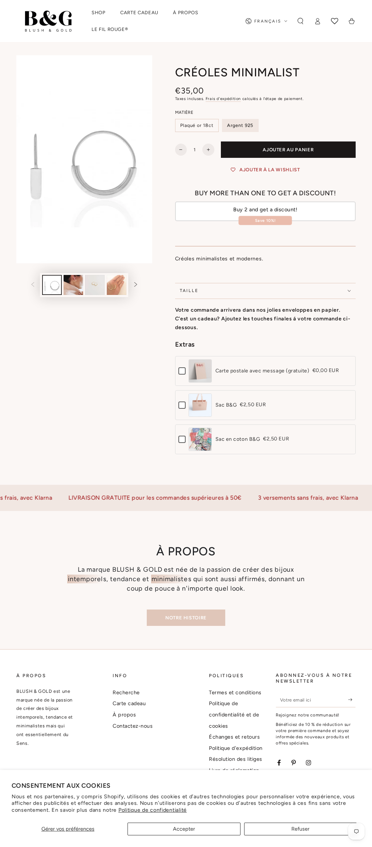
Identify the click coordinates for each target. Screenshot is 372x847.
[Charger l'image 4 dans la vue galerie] (95, 285)
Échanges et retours (234, 737)
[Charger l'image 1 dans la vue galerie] (52, 285)
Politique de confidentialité (152, 810)
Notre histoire (186, 617)
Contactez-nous (133, 726)
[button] (300, 21)
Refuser (300, 829)
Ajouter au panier (288, 149)
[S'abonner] (352, 699)
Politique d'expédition (236, 748)
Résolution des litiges (235, 759)
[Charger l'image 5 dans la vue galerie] (116, 285)
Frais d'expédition (223, 98)
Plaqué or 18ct (197, 125)
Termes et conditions (235, 692)
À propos (124, 714)
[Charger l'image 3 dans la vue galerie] (73, 285)
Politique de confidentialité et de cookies (234, 714)
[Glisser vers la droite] (135, 285)
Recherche (126, 692)
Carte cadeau (129, 703)
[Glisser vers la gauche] (33, 285)
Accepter (184, 829)
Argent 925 (240, 125)
